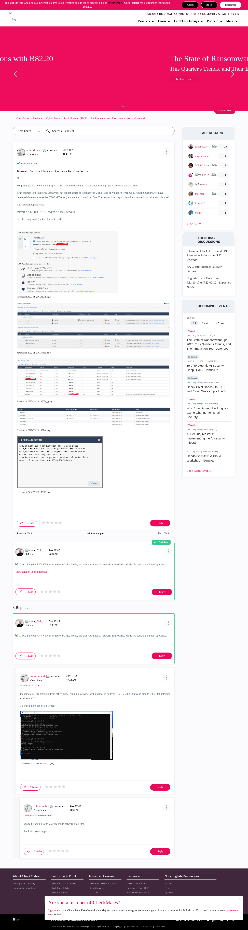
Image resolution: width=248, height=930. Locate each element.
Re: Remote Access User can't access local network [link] (118, 118)
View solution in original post (31, 571)
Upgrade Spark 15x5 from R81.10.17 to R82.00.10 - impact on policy (209, 282)
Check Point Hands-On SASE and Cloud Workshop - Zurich (207, 389)
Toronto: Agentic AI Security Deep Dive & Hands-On (205, 368)
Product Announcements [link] (138, 892)
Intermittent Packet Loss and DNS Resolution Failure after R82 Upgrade (208, 255)
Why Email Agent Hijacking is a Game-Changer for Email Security (207, 413)
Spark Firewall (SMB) (75, 118)
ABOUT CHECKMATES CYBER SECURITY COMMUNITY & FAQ (186, 13)
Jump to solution (29, 163)
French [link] (167, 888)
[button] (190, 5)
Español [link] (168, 883)
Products (144, 21)
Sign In (235, 13)
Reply (160, 523)
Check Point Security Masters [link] (103, 883)
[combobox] (109, 131)
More (229, 21)
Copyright (118, 927)
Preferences (230, 5)
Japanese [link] (168, 892)
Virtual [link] (205, 323)
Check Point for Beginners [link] (63, 883)
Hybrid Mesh (53, 118)
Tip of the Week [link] (96, 888)
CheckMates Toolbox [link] (137, 883)
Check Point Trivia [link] (60, 888)
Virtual (191, 331)
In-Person (192, 357)
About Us (147, 927)
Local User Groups (186, 21)
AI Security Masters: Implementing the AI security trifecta (206, 438)
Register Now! (36, 79)
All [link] (194, 323)
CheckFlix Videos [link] (59, 892)
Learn (162, 21)
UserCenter (160, 927)
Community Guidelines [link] (24, 888)
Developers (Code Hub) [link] (138, 888)
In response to (30, 685)
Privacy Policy (115, 2)
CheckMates (22, 118)
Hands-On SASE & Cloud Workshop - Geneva (204, 458)
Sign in (52, 910)
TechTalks (93, 892)
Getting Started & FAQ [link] (24, 883)
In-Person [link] (219, 323)
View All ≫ (194, 223)
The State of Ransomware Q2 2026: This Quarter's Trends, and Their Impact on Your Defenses (209, 344)
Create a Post (224, 110)
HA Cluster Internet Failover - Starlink (205, 269)
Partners (212, 21)
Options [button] (170, 118)
